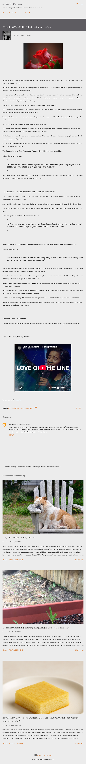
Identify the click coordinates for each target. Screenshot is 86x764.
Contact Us (26, 13)
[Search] (77, 4)
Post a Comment (16, 560)
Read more (79, 560)
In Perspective (12, 3)
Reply (11, 435)
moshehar (18, 400)
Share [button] (78, 408)
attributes (13, 408)
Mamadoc (12, 424)
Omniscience (27, 408)
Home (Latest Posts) (10, 13)
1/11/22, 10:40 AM (23, 424)
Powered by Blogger (44, 755)
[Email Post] (35, 408)
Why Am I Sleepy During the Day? (19, 537)
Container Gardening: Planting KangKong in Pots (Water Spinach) (36, 627)
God (20, 408)
